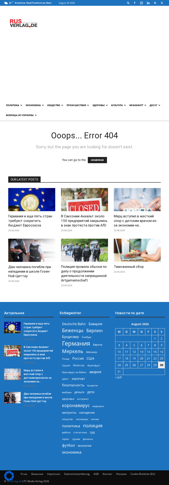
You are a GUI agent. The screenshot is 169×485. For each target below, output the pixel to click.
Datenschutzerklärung (77, 474)
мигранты (69, 412)
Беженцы (72, 330)
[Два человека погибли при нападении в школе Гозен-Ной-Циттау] (31, 250)
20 (141, 358)
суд (92, 432)
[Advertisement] (84, 69)
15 (155, 352)
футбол (68, 445)
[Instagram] (141, 3)
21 (148, 358)
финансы (88, 439)
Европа (97, 344)
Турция (66, 365)
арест (65, 379)
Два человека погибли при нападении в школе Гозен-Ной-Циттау (29, 271)
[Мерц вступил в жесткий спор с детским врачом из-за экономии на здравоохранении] (137, 199)
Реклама (121, 474)
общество (67, 419)
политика (71, 426)
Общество (53, 105)
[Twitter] (162, 3)
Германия (76, 343)
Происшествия (76, 105)
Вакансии (37, 474)
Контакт (107, 474)
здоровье (68, 399)
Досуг (153, 105)
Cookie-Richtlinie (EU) (142, 474)
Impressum (53, 474)
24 (119, 365)
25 (126, 365)
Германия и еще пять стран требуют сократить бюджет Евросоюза (30, 220)
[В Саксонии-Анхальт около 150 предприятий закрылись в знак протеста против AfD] (84, 199)
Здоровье (98, 105)
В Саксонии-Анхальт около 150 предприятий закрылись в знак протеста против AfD (84, 220)
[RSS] (155, 3)
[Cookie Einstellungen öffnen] (9, 479)
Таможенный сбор (129, 267)
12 (134, 352)
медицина (98, 406)
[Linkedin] (148, 3)
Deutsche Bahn (74, 324)
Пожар (65, 358)
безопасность (73, 385)
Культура (117, 105)
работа (66, 432)
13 (141, 352)
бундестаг (92, 385)
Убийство (78, 365)
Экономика (33, 105)
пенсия (95, 419)
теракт (65, 439)
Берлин (94, 330)
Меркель (72, 351)
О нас (24, 474)
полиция (92, 425)
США (90, 358)
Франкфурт (136, 105)
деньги (79, 392)
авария (95, 372)
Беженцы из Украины (20, 115)
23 (161, 358)
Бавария (95, 324)
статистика (80, 432)
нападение (87, 412)
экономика (71, 452)
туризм (76, 439)
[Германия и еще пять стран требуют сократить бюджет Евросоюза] (31, 199)
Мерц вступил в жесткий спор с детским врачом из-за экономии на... (135, 220)
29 (155, 365)
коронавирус (76, 405)
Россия (78, 358)
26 (134, 365)
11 (126, 352)
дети (90, 392)
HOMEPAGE (97, 160)
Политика (12, 105)
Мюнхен (91, 352)
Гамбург (87, 337)
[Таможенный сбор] (137, 250)
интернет (83, 398)
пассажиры (82, 419)
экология (84, 445)
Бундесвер (70, 337)
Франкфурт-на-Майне (74, 372)
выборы (67, 392)
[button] (128, 2)
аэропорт (78, 379)
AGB (96, 474)
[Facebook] (134, 3)
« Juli (118, 377)
